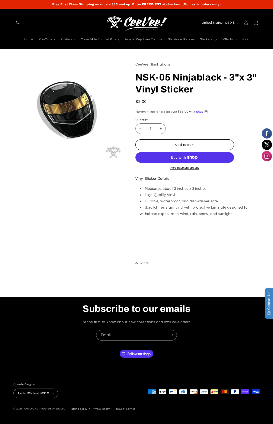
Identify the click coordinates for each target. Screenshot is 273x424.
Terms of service (125, 409)
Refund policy (79, 409)
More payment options (184, 168)
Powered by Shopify (52, 409)
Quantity (141, 119)
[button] (18, 23)
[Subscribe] (172, 335)
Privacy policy (101, 409)
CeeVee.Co (31, 409)
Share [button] (144, 262)
